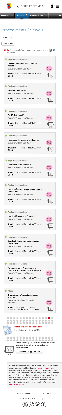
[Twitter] (37, 404)
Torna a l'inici (8, 44)
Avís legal (36, 399)
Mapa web (24, 399)
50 (5, 52)
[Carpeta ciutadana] (52, 6)
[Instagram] (31, 404)
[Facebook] (43, 404)
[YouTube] (25, 404)
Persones (5, 15)
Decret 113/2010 (16, 384)
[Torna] (18, 6)
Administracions (37, 15)
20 (54, 50)
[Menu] (57, 6)
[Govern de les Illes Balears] (9, 6)
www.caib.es (43, 368)
